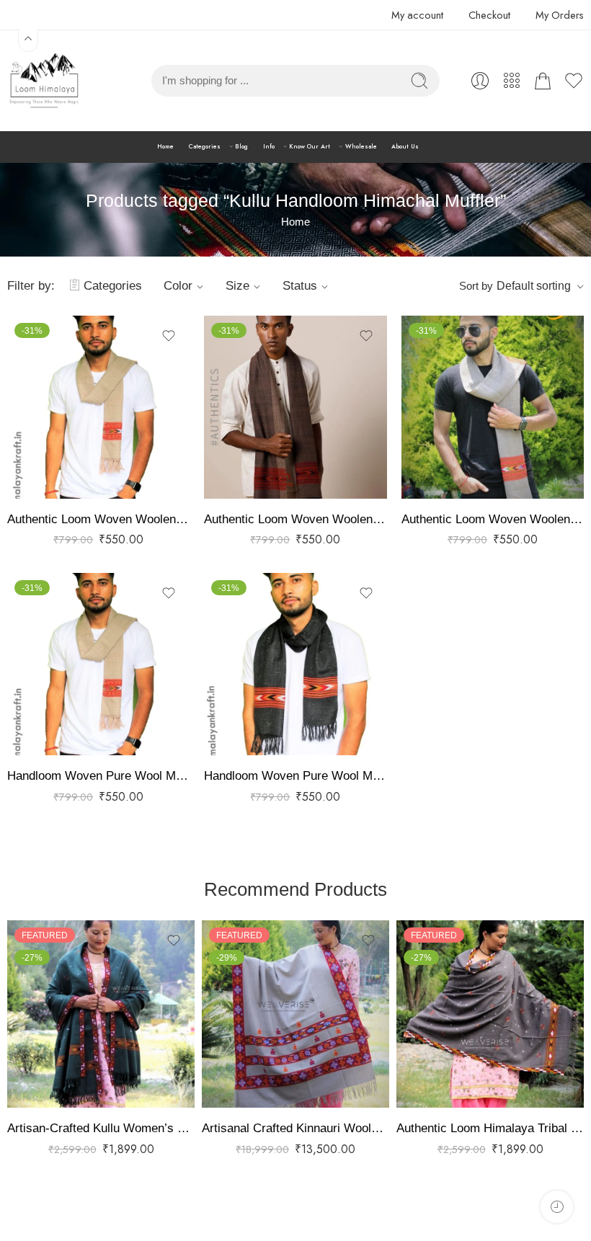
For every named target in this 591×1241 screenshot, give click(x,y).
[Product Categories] (512, 81)
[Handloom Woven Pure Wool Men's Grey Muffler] (98, 664)
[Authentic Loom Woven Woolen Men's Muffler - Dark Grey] (492, 407)
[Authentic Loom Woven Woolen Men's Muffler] (98, 407)
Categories (205, 146)
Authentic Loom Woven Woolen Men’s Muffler (98, 519)
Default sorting (534, 286)
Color (178, 286)
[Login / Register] (480, 81)
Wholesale (361, 146)
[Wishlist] (169, 336)
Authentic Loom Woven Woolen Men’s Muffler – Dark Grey (492, 519)
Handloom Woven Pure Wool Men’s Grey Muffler (98, 776)
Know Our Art (309, 146)
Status (300, 286)
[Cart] (543, 81)
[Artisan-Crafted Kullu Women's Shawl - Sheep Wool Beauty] (101, 1014)
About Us (405, 146)
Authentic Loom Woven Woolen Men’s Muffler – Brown (295, 519)
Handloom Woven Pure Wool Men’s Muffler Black (295, 776)
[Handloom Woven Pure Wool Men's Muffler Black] (295, 664)
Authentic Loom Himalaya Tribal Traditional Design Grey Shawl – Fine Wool (490, 1128)
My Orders (560, 14)
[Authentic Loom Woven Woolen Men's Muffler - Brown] (295, 407)
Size (237, 286)
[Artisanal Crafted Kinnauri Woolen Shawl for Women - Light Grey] (295, 1014)
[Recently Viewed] (557, 1207)
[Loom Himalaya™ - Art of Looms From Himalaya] (43, 81)
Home (165, 146)
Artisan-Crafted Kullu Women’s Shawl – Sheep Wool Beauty (101, 1128)
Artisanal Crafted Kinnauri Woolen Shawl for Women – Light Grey (295, 1128)
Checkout (489, 14)
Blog (241, 146)
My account (417, 14)
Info (269, 146)
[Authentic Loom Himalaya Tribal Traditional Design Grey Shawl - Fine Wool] (490, 1014)
